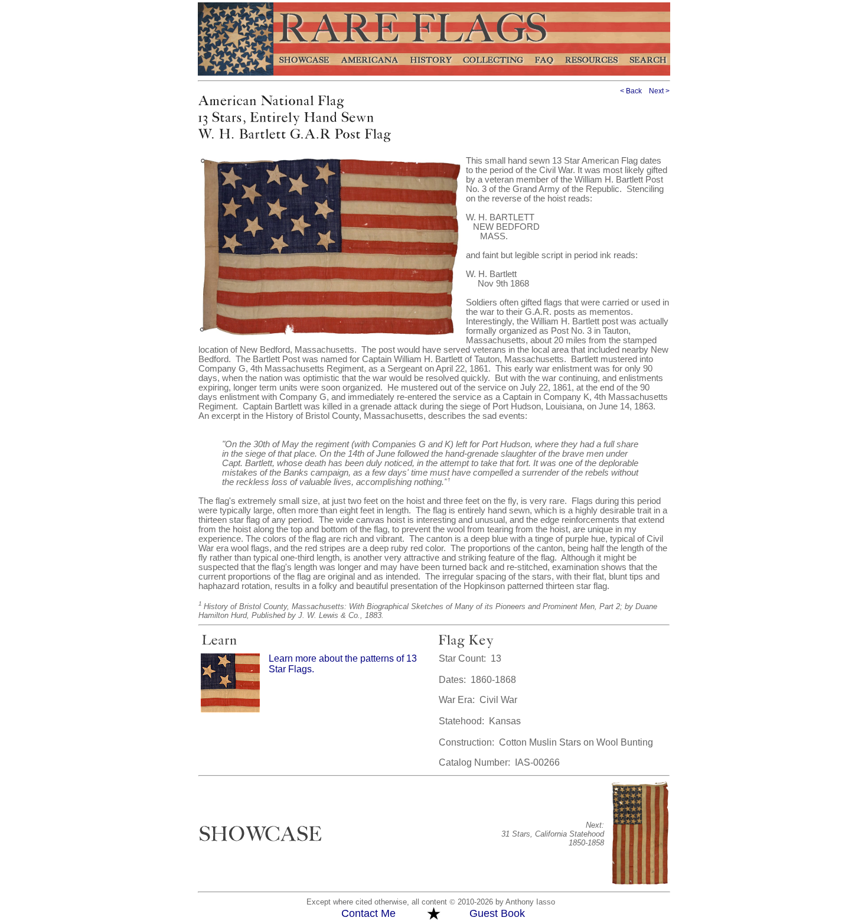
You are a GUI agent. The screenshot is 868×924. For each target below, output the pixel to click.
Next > (659, 91)
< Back (631, 91)
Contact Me (368, 913)
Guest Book (497, 913)
